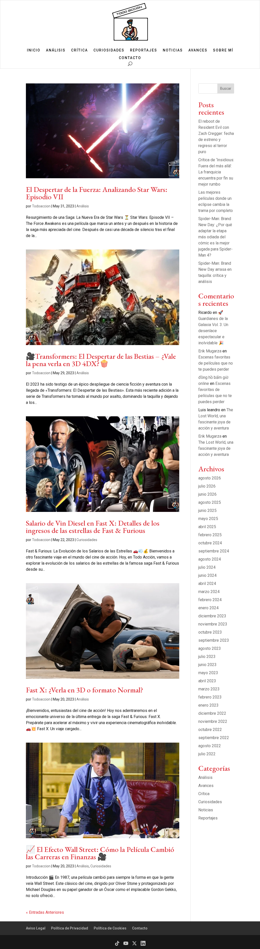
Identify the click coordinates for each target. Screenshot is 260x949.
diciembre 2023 (212, 616)
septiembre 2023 (213, 640)
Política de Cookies (110, 928)
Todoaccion (41, 206)
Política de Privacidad (69, 928)
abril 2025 (207, 526)
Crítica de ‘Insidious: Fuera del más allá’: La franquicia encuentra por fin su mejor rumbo (216, 172)
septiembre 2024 (213, 551)
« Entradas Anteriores (45, 912)
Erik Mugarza (209, 351)
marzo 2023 (209, 689)
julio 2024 (207, 567)
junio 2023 (207, 664)
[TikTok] (117, 943)
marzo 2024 (209, 591)
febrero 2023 (210, 697)
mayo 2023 (208, 672)
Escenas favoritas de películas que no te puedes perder (215, 363)
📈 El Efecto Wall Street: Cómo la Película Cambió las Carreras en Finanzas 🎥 (100, 853)
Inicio (33, 50)
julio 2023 (207, 656)
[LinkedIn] (143, 943)
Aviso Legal (35, 928)
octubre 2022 (210, 729)
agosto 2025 (209, 502)
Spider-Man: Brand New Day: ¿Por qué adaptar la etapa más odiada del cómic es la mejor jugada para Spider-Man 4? (215, 237)
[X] (134, 943)
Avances (197, 50)
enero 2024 (208, 607)
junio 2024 (207, 575)
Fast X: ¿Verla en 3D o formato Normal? (84, 690)
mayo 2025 (208, 518)
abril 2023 (207, 680)
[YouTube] (125, 943)
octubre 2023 (210, 632)
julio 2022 (207, 753)
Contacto (130, 58)
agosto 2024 (209, 559)
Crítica (79, 50)
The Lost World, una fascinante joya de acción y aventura (215, 448)
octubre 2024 (210, 543)
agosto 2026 (209, 478)
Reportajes (143, 50)
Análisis (56, 50)
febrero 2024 (210, 599)
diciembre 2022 (212, 713)
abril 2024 (207, 583)
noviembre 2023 (212, 624)
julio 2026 (207, 486)
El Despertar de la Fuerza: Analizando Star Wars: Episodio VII (96, 193)
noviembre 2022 (212, 721)
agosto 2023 (209, 648)
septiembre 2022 (213, 737)
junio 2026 (207, 494)
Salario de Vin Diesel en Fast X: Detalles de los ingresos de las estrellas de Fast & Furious (92, 526)
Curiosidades (108, 50)
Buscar (225, 88)
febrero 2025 (210, 534)
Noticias (173, 50)
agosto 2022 (209, 745)
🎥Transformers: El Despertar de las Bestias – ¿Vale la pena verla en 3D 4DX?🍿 (101, 359)
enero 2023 (208, 705)
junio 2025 (207, 510)
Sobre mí (223, 50)
